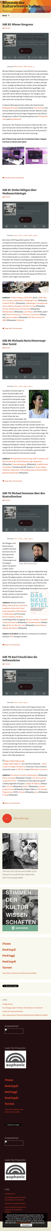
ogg (36, 235)
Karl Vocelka (39, 108)
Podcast (7, 28)
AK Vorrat (10, 625)
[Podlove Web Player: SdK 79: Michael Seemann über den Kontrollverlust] (25, 519)
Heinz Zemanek (8, 778)
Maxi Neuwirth (15, 119)
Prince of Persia (12, 314)
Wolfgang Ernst (30, 300)
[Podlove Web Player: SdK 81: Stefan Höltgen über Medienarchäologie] (25, 216)
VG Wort (19, 617)
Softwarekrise (32, 775)
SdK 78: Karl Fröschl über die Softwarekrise (19, 658)
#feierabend (21, 611)
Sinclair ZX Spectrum (10, 309)
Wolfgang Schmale (10, 108)
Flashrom (20, 320)
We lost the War (32, 619)
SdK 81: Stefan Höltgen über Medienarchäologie (19, 191)
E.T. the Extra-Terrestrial (30, 314)
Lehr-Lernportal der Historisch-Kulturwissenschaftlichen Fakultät (25, 1015)
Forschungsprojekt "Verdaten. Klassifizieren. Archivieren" (22, 1008)
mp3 (16, 235)
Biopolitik (14, 473)
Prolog (5, 795)
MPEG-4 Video (19, 66)
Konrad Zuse (25, 309)
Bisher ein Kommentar (12, 645)
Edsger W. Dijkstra (33, 783)
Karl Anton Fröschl (18, 775)
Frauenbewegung (19, 464)
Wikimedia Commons (38, 769)
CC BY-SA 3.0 (21, 769)
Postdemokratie (34, 622)
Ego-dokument (36, 461)
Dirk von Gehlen (8, 617)
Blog (5, 605)
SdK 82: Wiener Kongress (17, 24)
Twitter (11, 605)
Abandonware (8, 311)
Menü (4, 15)
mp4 (26, 235)
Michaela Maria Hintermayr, (22, 458)
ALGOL (25, 786)
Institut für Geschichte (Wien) (12, 1011)
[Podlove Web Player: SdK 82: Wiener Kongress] (25, 47)
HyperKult (11, 611)
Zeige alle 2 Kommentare (13, 481)
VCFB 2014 (28, 297)
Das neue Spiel (21, 605)
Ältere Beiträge (17, 818)
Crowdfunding (8, 614)
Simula (21, 792)
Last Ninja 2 (28, 311)
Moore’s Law (20, 625)
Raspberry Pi (20, 306)
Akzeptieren (26, 1225)
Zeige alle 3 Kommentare (13, 328)
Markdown (13, 628)
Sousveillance (40, 625)
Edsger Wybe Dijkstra (11, 764)
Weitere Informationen (38, 1223)
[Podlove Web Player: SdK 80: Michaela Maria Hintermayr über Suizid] (25, 367)
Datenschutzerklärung (23, 1223)
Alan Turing (30, 306)
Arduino (11, 306)
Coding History (7, 1004)
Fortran (9, 786)
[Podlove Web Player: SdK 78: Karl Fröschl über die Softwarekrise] (25, 683)
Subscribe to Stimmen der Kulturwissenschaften (19, 973)
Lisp (36, 792)
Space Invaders (12, 317)
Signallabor (19, 300)
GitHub (5, 628)
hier (11, 636)
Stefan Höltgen (17, 297)
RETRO (31, 317)
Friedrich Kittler (8, 303)
